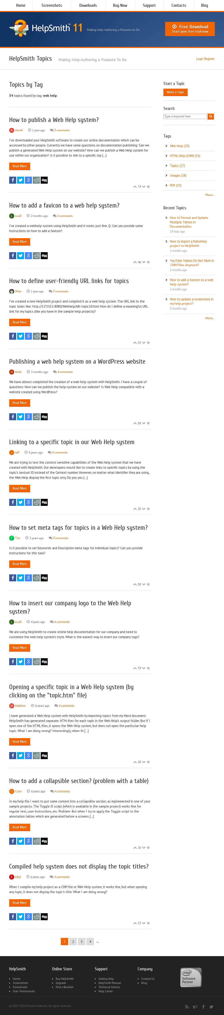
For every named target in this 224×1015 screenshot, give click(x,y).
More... (210, 195)
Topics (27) (177, 166)
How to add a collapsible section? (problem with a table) (79, 781)
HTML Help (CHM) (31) (185, 156)
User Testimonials (24, 991)
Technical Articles (109, 987)
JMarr (18, 291)
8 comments (60, 452)
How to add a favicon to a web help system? (64, 205)
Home (20, 5)
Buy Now (120, 5)
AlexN (19, 130)
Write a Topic (175, 92)
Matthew (20, 706)
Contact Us (148, 979)
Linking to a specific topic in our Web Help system (72, 442)
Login (199, 59)
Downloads (88, 5)
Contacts (179, 5)
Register (209, 59)
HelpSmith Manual (109, 983)
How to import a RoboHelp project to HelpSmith (188, 243)
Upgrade (61, 983)
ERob (18, 877)
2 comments (65, 216)
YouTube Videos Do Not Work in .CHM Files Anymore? (192, 263)
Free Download (190, 28)
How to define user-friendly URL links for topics (69, 281)
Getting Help (106, 979)
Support (149, 5)
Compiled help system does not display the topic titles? (79, 866)
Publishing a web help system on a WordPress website (77, 361)
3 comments (62, 130)
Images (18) (178, 175)
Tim (17, 538)
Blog (204, 5)
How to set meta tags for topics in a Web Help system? (78, 527)
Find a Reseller (65, 987)
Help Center (105, 991)
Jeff (17, 452)
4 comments (65, 372)
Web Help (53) (179, 146)
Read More (20, 166)
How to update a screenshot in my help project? (192, 301)
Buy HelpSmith (65, 979)
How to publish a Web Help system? (54, 120)
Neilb (18, 372)
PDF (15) (175, 185)
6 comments (62, 622)
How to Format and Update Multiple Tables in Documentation (189, 222)
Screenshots (52, 5)
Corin (18, 791)
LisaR (18, 216)
